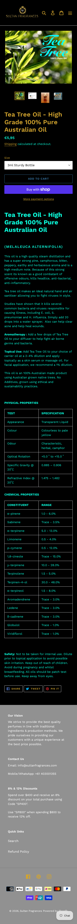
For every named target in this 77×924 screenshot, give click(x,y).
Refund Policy (18, 851)
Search (13, 841)
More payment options (38, 199)
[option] (19, 96)
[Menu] (70, 12)
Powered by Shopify (55, 910)
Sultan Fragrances (31, 910)
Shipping (10, 144)
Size (7, 157)
